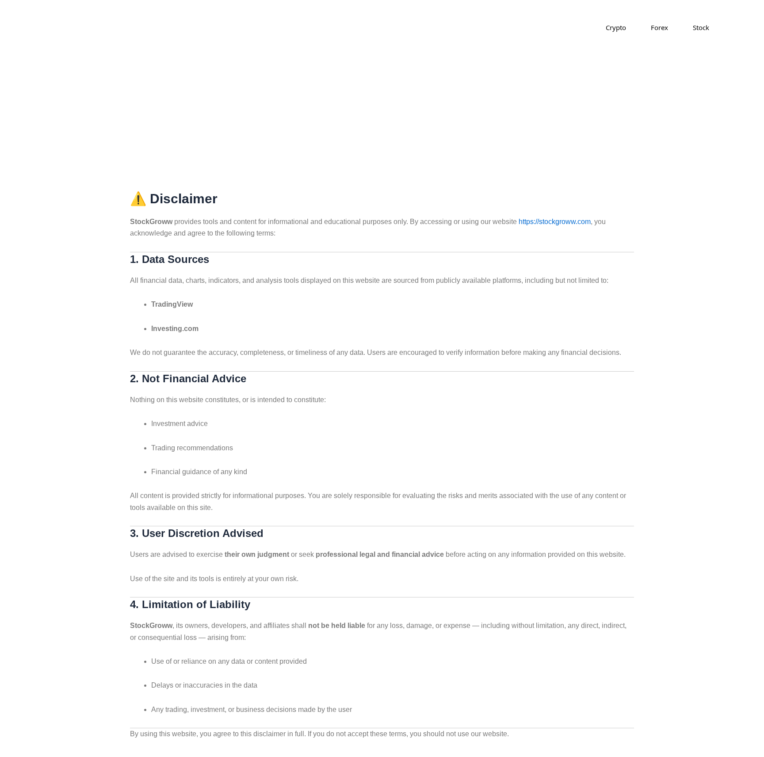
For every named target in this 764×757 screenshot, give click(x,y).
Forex (659, 27)
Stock (701, 27)
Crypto (616, 27)
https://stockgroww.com (555, 221)
